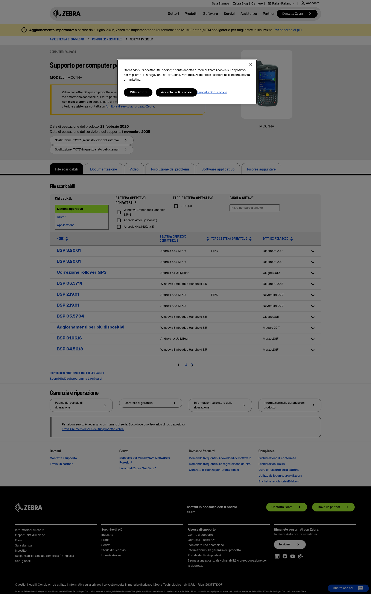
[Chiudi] (250, 64)
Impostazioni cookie (212, 92)
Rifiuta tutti (138, 92)
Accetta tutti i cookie (176, 92)
